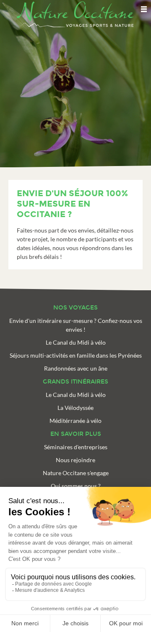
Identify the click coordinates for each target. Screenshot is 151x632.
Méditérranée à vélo (75, 420)
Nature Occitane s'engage (76, 472)
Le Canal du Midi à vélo (76, 342)
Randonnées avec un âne (75, 368)
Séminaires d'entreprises (75, 446)
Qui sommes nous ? (76, 485)
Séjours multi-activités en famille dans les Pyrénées (76, 355)
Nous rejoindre (75, 459)
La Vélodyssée (75, 407)
